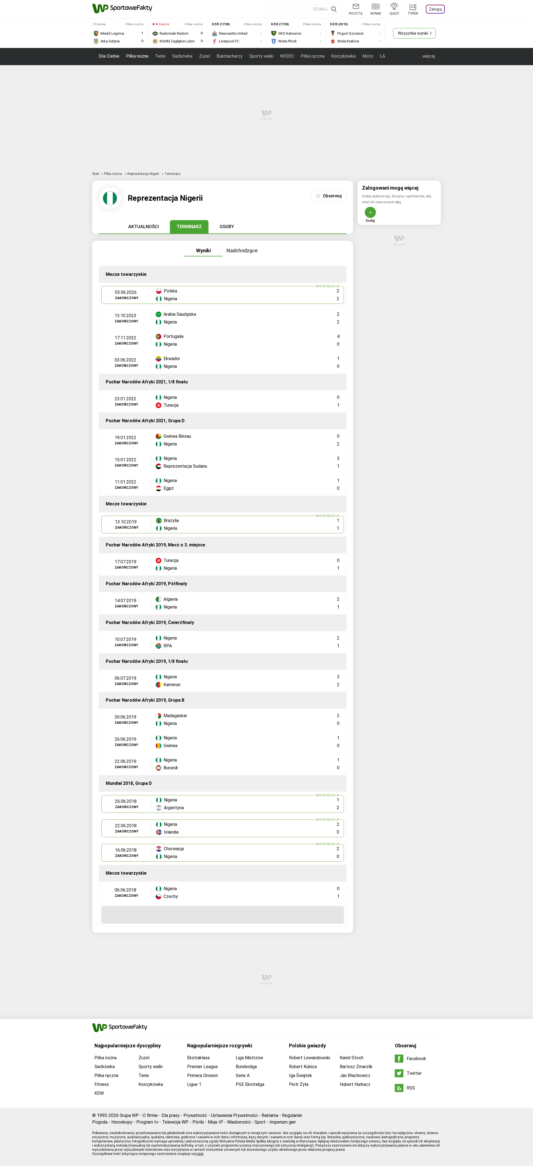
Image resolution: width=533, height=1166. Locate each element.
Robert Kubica (303, 1066)
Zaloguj (435, 9)
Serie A (243, 1075)
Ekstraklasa (198, 1057)
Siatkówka (182, 56)
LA (382, 56)
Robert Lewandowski (309, 1057)
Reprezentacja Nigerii (143, 174)
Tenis (160, 56)
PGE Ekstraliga (250, 1084)
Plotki (198, 1122)
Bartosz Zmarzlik (356, 1066)
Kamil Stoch (351, 1057)
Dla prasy (171, 1115)
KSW (99, 1093)
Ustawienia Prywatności (234, 1115)
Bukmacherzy (230, 56)
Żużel (204, 56)
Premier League (202, 1066)
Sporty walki (261, 56)
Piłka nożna (137, 56)
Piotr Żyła (298, 1084)
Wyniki (203, 250)
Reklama (270, 1115)
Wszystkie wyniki (413, 33)
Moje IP (215, 1122)
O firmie (150, 1115)
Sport (260, 1122)
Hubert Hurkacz (355, 1084)
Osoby (227, 226)
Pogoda (99, 1122)
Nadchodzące (242, 250)
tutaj (200, 1154)
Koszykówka (343, 56)
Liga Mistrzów (249, 1057)
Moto (367, 56)
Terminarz (189, 226)
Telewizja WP (175, 1122)
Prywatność (195, 1115)
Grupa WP (129, 1115)
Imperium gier (283, 1122)
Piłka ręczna (313, 56)
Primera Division (202, 1075)
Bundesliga (246, 1066)
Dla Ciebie (109, 56)
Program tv (147, 1122)
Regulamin (292, 1115)
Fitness (101, 1084)
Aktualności (143, 226)
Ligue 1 (194, 1084)
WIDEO (287, 56)
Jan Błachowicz (355, 1075)
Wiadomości (239, 1122)
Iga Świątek (300, 1075)
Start (95, 174)
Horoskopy (121, 1122)
